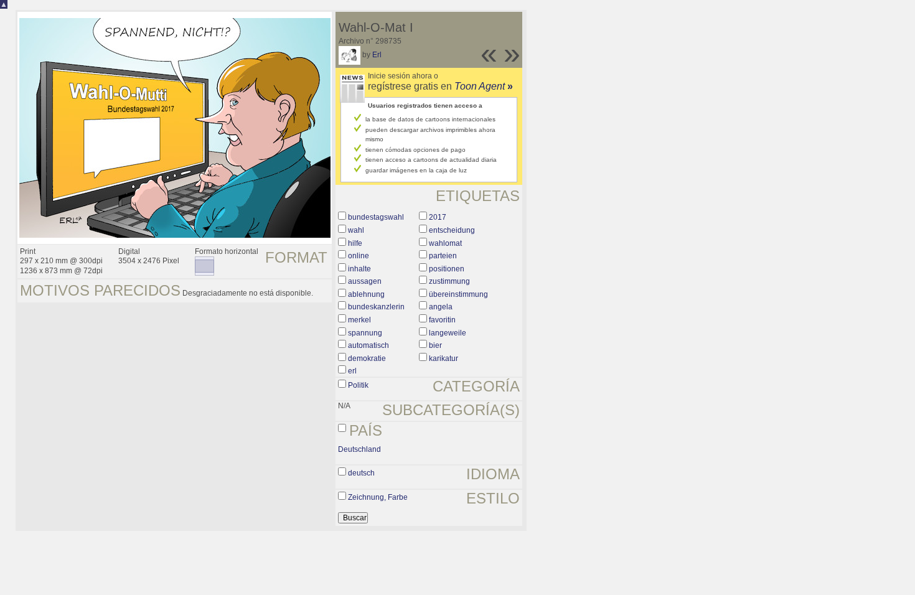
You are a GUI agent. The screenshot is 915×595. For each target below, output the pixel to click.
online (358, 255)
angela (441, 306)
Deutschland (359, 449)
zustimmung (449, 281)
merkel (359, 320)
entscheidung (452, 230)
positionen (446, 269)
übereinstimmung (458, 294)
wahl (356, 230)
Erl (377, 54)
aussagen (365, 281)
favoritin (442, 320)
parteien (443, 255)
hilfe (355, 243)
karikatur (443, 358)
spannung (365, 333)
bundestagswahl (376, 217)
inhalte (359, 269)
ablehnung (366, 294)
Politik (358, 385)
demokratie (367, 358)
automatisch (368, 345)
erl (352, 371)
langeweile (447, 333)
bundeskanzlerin (376, 306)
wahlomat (445, 243)
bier (435, 345)
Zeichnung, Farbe (378, 497)
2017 (437, 217)
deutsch (361, 473)
